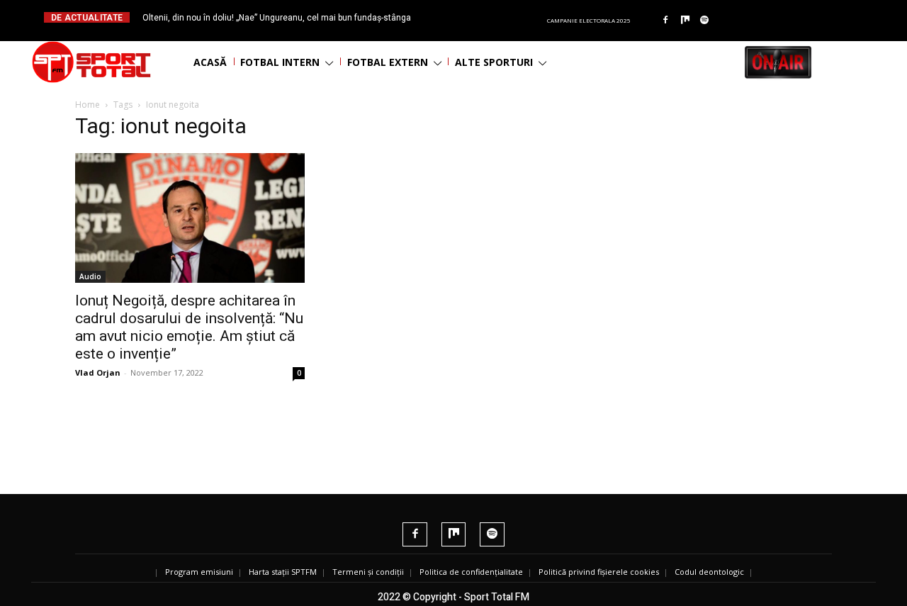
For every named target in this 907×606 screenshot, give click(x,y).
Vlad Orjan (97, 372)
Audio (90, 276)
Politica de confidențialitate (471, 571)
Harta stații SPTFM (283, 571)
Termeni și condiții (368, 571)
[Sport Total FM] (91, 62)
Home (87, 105)
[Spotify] (705, 20)
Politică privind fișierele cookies (599, 571)
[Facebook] (665, 20)
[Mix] (685, 20)
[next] (488, 17)
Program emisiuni (199, 571)
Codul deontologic (709, 571)
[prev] (465, 17)
